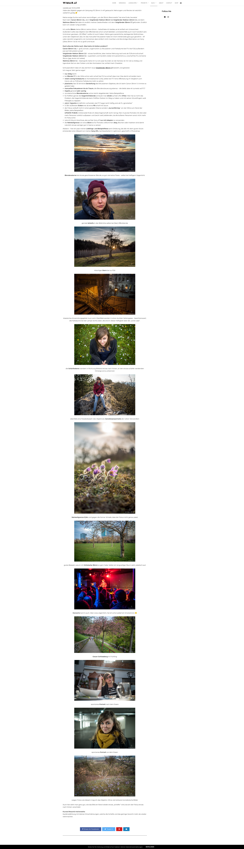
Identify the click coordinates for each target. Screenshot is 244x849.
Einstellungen (150, 847)
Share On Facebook (91, 829)
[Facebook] (165, 17)
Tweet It (110, 829)
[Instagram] (168, 17)
